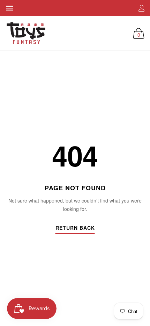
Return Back (75, 228)
